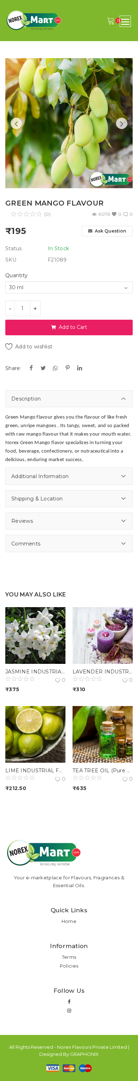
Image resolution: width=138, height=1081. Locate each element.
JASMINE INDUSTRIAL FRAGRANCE (35, 671)
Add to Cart (73, 327)
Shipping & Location (37, 498)
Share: (13, 368)
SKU (10, 260)
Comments (25, 543)
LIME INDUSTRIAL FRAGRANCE (35, 770)
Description (26, 399)
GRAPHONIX (84, 1054)
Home (69, 921)
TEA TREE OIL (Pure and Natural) (103, 770)
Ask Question (110, 231)
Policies (69, 966)
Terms (69, 957)
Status (13, 248)
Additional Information (40, 476)
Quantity (16, 275)
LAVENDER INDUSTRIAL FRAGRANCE (103, 671)
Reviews (22, 521)
